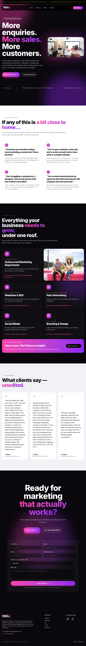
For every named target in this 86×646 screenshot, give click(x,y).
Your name (14, 544)
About (45, 7)
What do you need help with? (19, 559)
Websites (47, 620)
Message (13, 567)
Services (38, 7)
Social (46, 625)
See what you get (29, 74)
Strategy (47, 618)
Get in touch (30, 530)
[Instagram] (68, 619)
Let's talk (77, 7)
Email (45, 544)
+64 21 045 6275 (53, 530)
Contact (51, 7)
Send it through (42, 583)
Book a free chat (9, 74)
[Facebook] (72, 619)
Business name (48, 552)
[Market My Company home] (7, 7)
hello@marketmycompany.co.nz (13, 631)
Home (31, 7)
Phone (13, 552)
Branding (47, 627)
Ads (46, 622)
